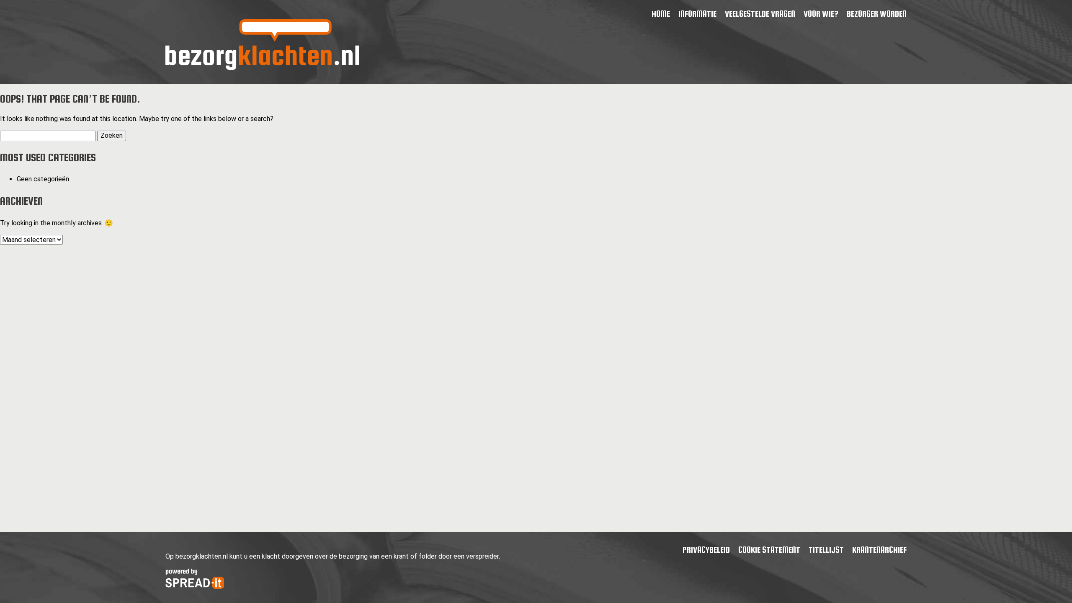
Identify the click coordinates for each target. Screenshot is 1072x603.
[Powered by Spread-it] (194, 586)
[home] (262, 68)
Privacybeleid (706, 549)
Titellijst (826, 549)
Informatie (697, 13)
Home (661, 13)
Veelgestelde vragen (760, 13)
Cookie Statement (769, 549)
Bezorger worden (877, 13)
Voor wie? (821, 13)
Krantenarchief (879, 549)
